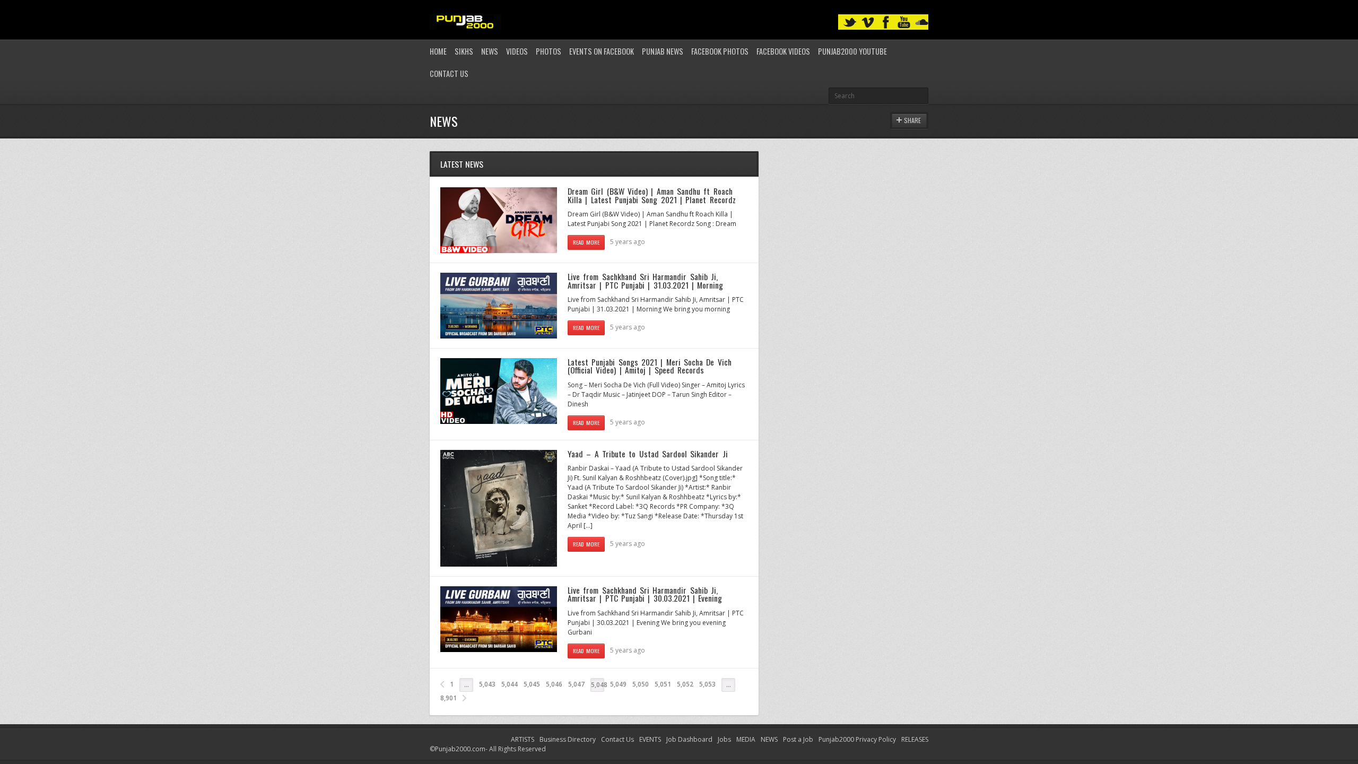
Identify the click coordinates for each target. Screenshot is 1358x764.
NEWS (769, 739)
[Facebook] (886, 22)
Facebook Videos (783, 51)
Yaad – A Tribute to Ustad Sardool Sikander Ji (648, 453)
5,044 (509, 684)
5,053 (707, 684)
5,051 (663, 684)
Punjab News (662, 51)
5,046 (554, 684)
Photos (548, 51)
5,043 (487, 684)
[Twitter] (849, 22)
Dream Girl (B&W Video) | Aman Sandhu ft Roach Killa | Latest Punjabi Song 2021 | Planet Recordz (652, 195)
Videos (517, 51)
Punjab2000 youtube (852, 51)
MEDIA (745, 739)
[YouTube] (904, 22)
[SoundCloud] (922, 22)
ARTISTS (522, 739)
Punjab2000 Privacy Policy (857, 739)
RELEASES (914, 739)
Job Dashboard (689, 739)
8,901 (448, 697)
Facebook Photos (719, 51)
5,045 (532, 684)
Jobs (724, 739)
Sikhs (464, 51)
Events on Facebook (601, 51)
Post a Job (798, 739)
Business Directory (567, 739)
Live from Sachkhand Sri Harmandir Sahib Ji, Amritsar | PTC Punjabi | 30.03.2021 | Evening (645, 594)
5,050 (640, 684)
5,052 (685, 684)
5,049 (618, 684)
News (489, 51)
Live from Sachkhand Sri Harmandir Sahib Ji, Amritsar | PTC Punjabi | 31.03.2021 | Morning (645, 280)
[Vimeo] (867, 22)
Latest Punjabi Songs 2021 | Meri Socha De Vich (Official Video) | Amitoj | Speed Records (650, 366)
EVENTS (650, 739)
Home (438, 51)
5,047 (576, 684)
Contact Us (449, 73)
